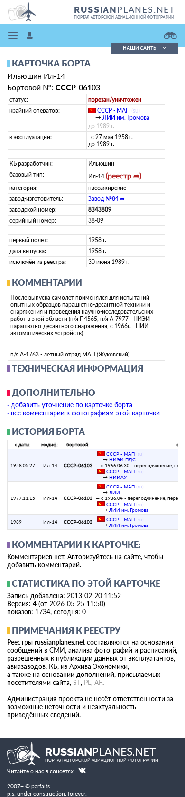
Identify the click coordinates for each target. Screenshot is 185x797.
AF (98, 682)
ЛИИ (114, 492)
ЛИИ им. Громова (125, 117)
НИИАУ (118, 477)
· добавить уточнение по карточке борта (69, 405)
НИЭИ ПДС (122, 459)
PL (87, 682)
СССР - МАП (113, 110)
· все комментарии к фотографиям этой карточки (83, 413)
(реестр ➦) (123, 175)
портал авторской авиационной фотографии (124, 17)
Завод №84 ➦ (106, 198)
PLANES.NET (125, 9)
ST (77, 682)
